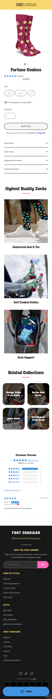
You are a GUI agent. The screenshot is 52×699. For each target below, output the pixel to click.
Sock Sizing (9, 152)
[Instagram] (20, 673)
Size (6, 86)
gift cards (7, 610)
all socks (7, 579)
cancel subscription (11, 660)
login (5, 655)
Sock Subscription (11, 169)
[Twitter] (31, 673)
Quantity (8, 109)
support (6, 637)
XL (31, 93)
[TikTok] (26, 673)
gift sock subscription (12, 624)
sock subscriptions (11, 583)
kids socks (7, 597)
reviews (6, 642)
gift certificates (9, 619)
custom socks (9, 588)
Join (43, 565)
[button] (10, 76)
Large (9, 93)
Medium (20, 93)
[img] (10, 498)
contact (6, 651)
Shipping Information (13, 160)
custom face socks (11, 592)
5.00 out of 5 (33, 460)
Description (9, 143)
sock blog (7, 646)
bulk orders (8, 615)
